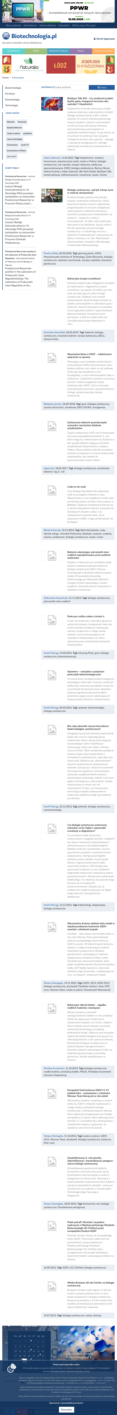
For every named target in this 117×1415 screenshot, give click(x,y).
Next (48, 1326)
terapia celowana (81, 164)
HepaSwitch (86, 158)
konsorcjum (50, 161)
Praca (81, 51)
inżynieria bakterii (67, 336)
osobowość (59, 537)
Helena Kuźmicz (52, 171)
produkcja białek (70, 1072)
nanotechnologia (53, 810)
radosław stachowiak (69, 260)
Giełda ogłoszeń (103, 51)
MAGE (83, 1072)
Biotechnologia (13, 88)
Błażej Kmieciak (52, 530)
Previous (10, 1326)
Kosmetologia (12, 99)
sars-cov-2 (11, 156)
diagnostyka (98, 905)
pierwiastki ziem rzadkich (57, 601)
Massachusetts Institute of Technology (64, 257)
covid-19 (25, 145)
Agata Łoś (49, 468)
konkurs (93, 986)
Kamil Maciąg (51, 653)
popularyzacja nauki (68, 161)
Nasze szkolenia (47, 25)
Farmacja (10, 93)
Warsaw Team (57, 990)
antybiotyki (103, 468)
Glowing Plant (86, 653)
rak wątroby (64, 164)
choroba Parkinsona (70, 534)
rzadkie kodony (52, 1072)
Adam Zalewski (52, 158)
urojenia (107, 534)
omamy (47, 537)
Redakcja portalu (53, 404)
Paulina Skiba (51, 253)
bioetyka (11, 122)
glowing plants (86, 253)
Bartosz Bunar (102, 168)
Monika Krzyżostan (54, 1068)
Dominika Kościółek (54, 332)
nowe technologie (14, 139)
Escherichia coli (91, 1204)
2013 (93, 983)
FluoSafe (83, 986)
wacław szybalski (91, 260)
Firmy (36, 51)
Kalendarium (30, 25)
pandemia (27, 133)
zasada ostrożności (54, 407)
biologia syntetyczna (98, 404)
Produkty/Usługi (58, 51)
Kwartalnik (64, 25)
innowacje (22, 122)
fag (55, 471)
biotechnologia (96, 708)
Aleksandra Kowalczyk (56, 598)
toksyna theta (51, 339)
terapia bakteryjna (87, 336)
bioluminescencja (67, 656)
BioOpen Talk (104, 171)
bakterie (89, 332)
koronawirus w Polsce (16, 151)
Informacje (13, 51)
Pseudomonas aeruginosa (71, 1207)
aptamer (82, 708)
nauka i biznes (99, 175)
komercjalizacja (52, 175)
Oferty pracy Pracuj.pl (83, 25)
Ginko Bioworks (94, 257)
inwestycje (85, 175)
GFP (107, 986)
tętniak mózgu (51, 534)
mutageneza (98, 407)
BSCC (101, 336)
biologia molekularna (82, 168)
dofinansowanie (69, 175)
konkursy (106, 1139)
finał (101, 986)
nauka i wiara (96, 537)
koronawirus (12, 145)
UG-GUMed (76, 1267)
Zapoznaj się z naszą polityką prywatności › (66, 1403)
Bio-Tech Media (87, 171)
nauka (89, 1315)
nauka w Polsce (88, 161)
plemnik (82, 806)
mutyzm (97, 534)
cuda (102, 530)
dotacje (97, 1315)
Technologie (11, 105)
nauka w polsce (13, 133)
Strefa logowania (105, 39)
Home (5, 77)
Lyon (46, 990)
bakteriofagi (84, 905)
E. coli (61, 471)
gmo (84, 404)
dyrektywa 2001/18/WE (78, 407)
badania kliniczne (14, 128)
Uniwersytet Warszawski (97, 990)
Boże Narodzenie (90, 530)
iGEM (67, 168)
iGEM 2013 (103, 983)
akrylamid (72, 986)
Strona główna (13, 25)
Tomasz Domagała (53, 983)
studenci (99, 158)
